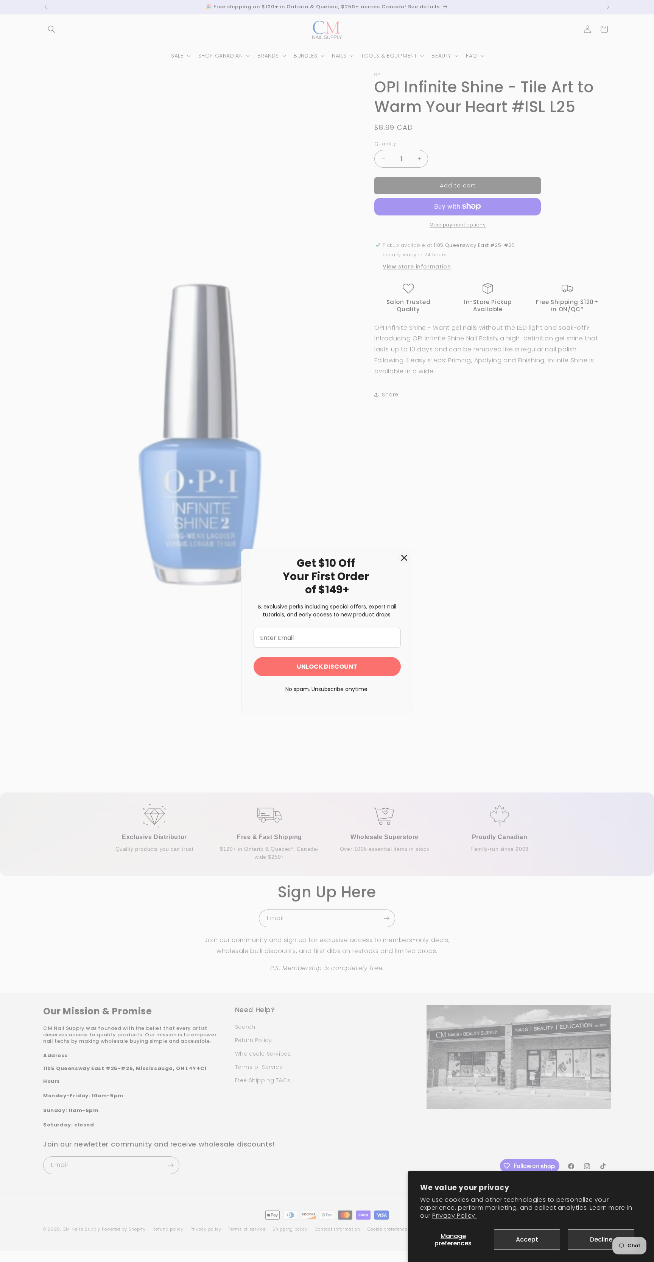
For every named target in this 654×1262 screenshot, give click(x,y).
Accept (527, 1239)
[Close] (404, 558)
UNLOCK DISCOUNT (327, 666)
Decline (601, 1239)
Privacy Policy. (454, 1215)
